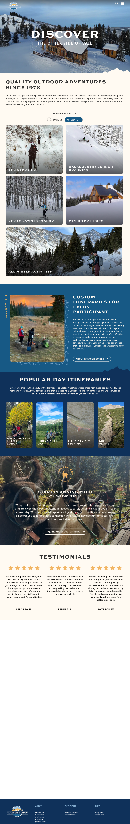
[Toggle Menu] (122, 3)
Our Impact (39, 817)
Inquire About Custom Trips (63, 531)
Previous (4, 36)
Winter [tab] (75, 119)
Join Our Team (40, 822)
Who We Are (39, 812)
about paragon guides (90, 358)
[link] (17, 811)
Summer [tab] (57, 119)
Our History (39, 815)
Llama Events (99, 815)
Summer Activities (71, 812)
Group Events (99, 812)
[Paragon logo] (13, 5)
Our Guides (39, 819)
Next (126, 36)
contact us (95, 390)
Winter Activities (70, 815)
